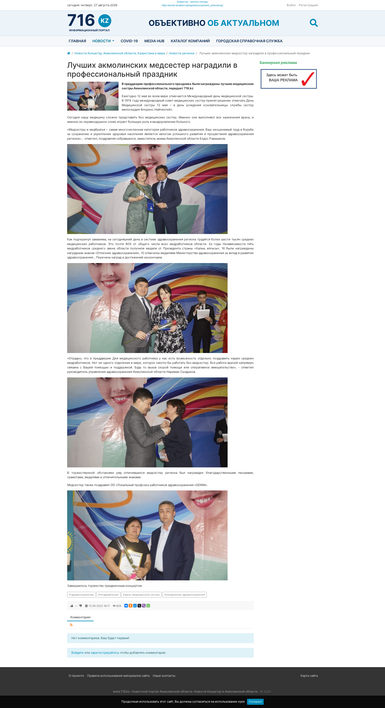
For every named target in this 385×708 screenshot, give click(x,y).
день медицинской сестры (142, 594)
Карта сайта (309, 676)
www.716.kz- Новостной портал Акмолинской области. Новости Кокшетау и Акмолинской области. (185, 691)
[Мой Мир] (135, 605)
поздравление (109, 594)
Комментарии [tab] (80, 617)
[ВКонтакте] (126, 605)
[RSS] (71, 625)
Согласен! (255, 701)
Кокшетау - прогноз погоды (192, 1)
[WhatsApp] (148, 605)
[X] (139, 605)
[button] (314, 23)
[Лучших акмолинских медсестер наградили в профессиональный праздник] (93, 96)
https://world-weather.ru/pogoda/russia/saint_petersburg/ (192, 5)
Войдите (77, 653)
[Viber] (144, 605)
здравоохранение (82, 594)
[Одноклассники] (130, 605)
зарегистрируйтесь (105, 653)
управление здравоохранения (185, 594)
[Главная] (68, 53)
